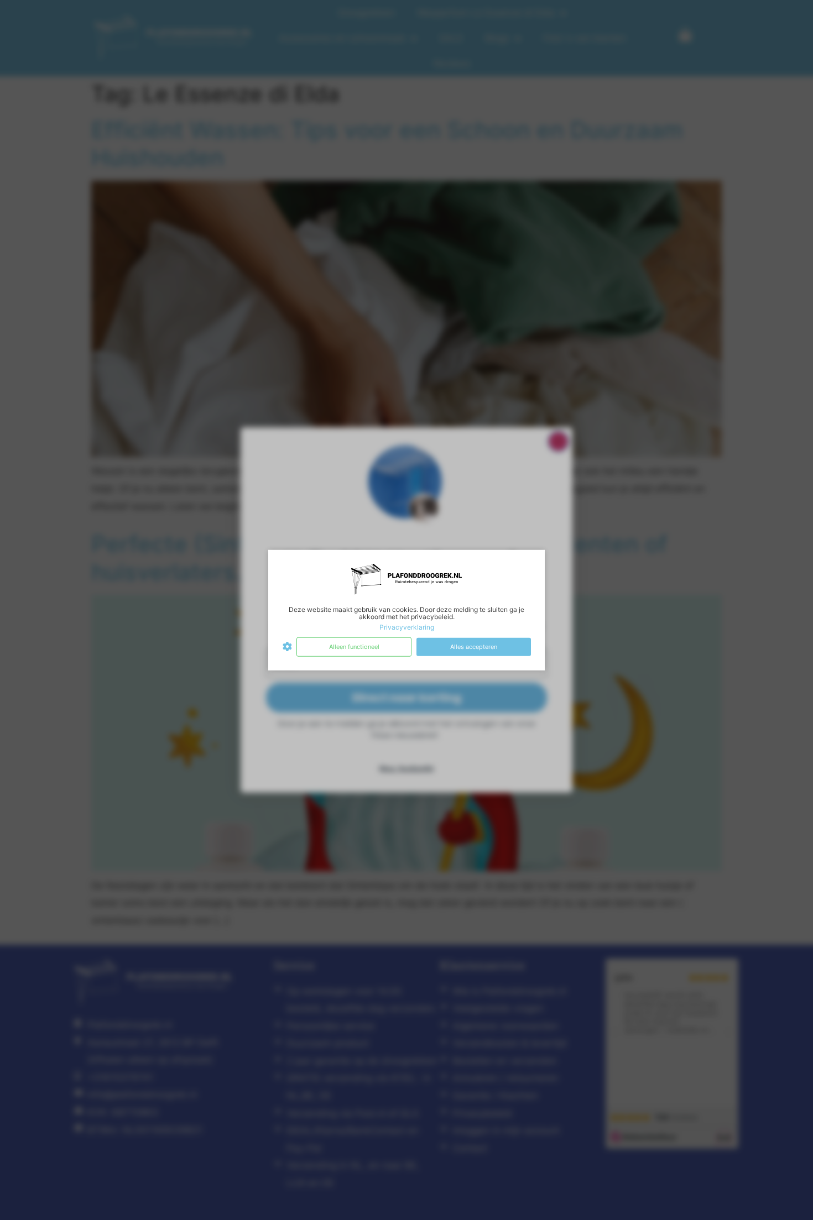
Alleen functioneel (354, 647)
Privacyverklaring (406, 627)
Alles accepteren (473, 647)
